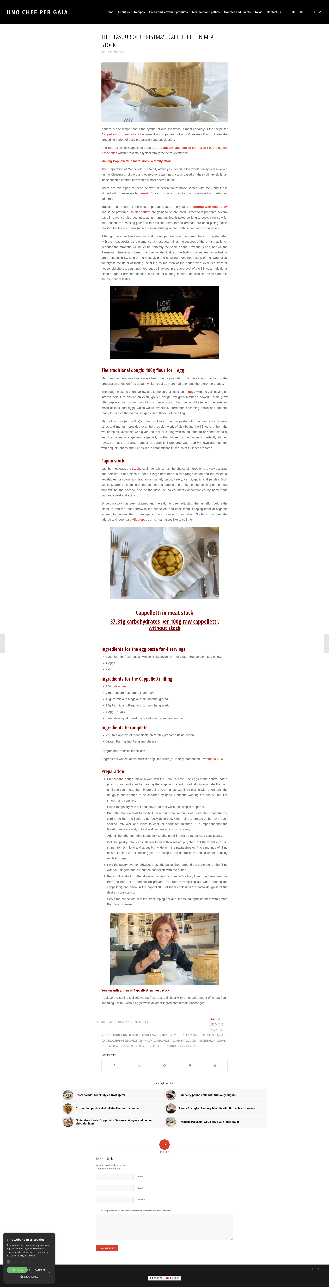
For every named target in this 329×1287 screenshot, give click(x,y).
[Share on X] (139, 1065)
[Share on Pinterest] (189, 1065)
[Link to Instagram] (319, 12)
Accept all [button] (17, 1269)
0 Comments (124, 1022)
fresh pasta (146, 1040)
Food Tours (107, 52)
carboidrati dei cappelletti (125, 1040)
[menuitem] (109, 12)
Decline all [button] (40, 1269)
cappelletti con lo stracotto (155, 1035)
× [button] (52, 1235)
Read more (30, 1255)
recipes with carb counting (115, 1046)
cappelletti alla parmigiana (126, 1035)
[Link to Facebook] (314, 12)
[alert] (29, 1258)
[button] (29, 1277)
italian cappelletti (162, 1040)
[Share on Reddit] (214, 1065)
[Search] (286, 12)
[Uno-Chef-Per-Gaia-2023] (37, 12)
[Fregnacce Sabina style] (2, 643)
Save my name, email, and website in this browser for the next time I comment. (136, 1211)
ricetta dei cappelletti (141, 1046)
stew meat (120, 686)
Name (141, 1176)
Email (141, 1188)
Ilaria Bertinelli (143, 1022)
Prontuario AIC (211, 759)
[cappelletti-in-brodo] (164, 92)
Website (141, 1199)
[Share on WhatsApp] (164, 1065)
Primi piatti (119, 52)
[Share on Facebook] (114, 1065)
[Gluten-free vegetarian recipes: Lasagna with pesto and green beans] (326, 643)
